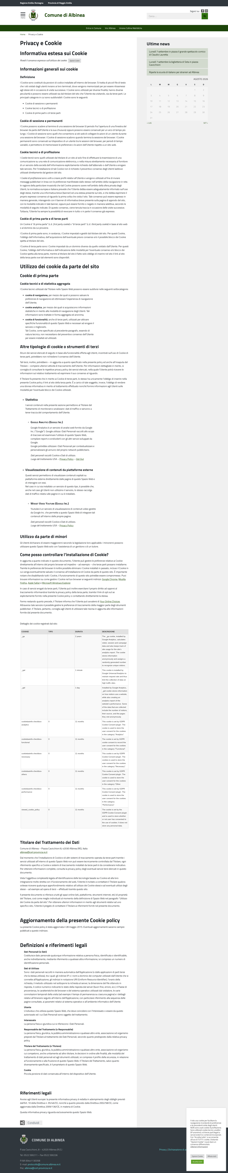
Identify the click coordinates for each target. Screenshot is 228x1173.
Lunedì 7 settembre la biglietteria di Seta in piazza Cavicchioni (173, 63)
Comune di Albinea (65, 14)
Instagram (206, 10)
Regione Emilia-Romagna (31, 2)
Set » (205, 122)
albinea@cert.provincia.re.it (33, 852)
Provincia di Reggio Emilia (60, 2)
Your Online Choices (110, 601)
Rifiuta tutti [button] (212, 1156)
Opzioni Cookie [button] (74, 60)
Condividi (33, 1123)
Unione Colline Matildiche (130, 28)
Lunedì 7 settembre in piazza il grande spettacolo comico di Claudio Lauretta (177, 53)
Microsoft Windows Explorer (56, 582)
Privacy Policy (66, 459)
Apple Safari (34, 582)
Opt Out (80, 459)
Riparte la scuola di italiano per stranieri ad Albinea (174, 72)
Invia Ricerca (205, 16)
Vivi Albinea (110, 28)
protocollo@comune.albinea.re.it (44, 1164)
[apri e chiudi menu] (23, 14)
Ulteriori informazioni (199, 1146)
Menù (23, 17)
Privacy (163, 1149)
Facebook (202, 10)
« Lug (149, 122)
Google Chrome (109, 579)
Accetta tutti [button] (197, 1161)
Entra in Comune (93, 28)
